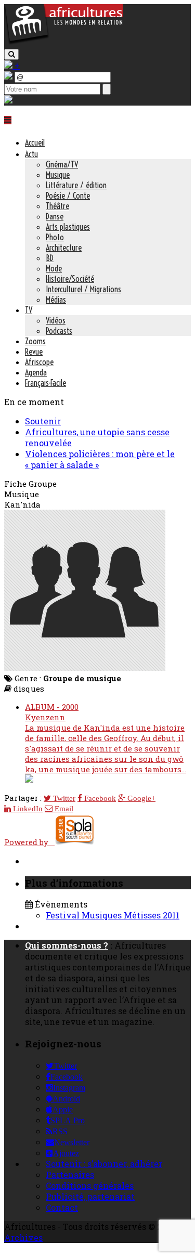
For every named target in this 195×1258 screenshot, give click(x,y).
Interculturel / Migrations (83, 289)
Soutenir (43, 421)
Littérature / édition (76, 185)
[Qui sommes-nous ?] (8, 100)
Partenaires (70, 1174)
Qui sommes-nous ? (66, 945)
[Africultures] (63, 42)
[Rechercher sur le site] (11, 54)
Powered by (29, 842)
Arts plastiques (68, 227)
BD (50, 258)
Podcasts (59, 331)
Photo (55, 237)
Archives (23, 1237)
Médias (56, 299)
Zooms (35, 341)
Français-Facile (45, 383)
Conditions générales (90, 1185)
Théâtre (57, 206)
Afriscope (39, 362)
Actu (31, 154)
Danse (54, 216)
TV (28, 310)
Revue (34, 351)
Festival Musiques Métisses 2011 (112, 915)
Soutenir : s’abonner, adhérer (104, 1163)
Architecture (64, 247)
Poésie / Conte (68, 195)
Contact (62, 1207)
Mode (54, 268)
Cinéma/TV (62, 164)
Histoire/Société (70, 279)
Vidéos (56, 320)
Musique (58, 175)
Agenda (36, 372)
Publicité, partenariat (90, 1196)
